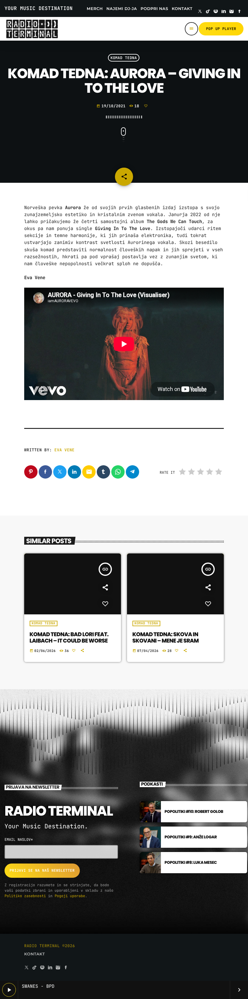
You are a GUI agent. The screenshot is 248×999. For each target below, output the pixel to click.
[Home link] (32, 28)
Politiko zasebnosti (25, 896)
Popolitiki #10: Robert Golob (194, 811)
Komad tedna (123, 57)
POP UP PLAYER (221, 28)
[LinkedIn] (223, 12)
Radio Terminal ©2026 (49, 945)
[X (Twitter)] (199, 12)
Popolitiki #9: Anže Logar (191, 837)
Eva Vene (64, 450)
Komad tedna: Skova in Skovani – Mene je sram (165, 638)
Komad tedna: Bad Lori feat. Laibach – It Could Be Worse (69, 638)
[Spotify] (216, 12)
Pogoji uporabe (70, 896)
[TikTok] (207, 12)
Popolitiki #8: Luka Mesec (191, 862)
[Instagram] (231, 12)
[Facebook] (239, 12)
